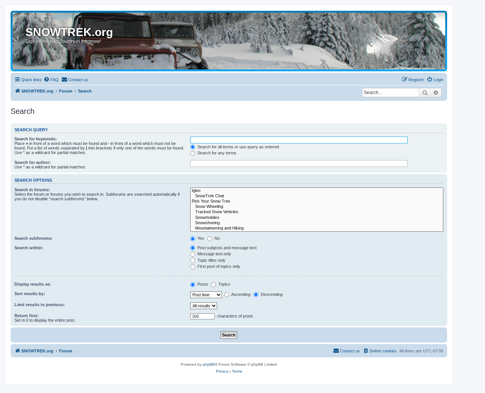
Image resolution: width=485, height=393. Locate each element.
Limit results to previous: (39, 304)
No (216, 238)
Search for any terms (216, 153)
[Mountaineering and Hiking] (317, 228)
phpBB (209, 364)
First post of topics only (218, 266)
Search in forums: (32, 189)
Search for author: (32, 162)
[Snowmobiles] (317, 217)
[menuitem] (51, 79)
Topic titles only (210, 260)
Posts (202, 284)
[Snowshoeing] (317, 223)
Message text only (213, 254)
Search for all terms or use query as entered (237, 147)
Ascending (240, 294)
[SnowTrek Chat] (317, 196)
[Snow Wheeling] (317, 206)
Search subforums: (33, 238)
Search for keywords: (35, 139)
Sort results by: (29, 293)
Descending (271, 294)
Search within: (28, 247)
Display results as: (32, 284)
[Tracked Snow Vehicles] (317, 212)
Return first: (26, 315)
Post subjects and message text (226, 247)
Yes (200, 238)
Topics (223, 284)
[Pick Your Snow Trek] (317, 201)
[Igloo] (317, 190)
